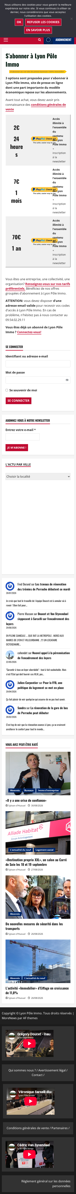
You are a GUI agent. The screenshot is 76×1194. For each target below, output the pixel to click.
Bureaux (29, 790)
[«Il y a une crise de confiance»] (38, 773)
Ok (19, 22)
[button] (6, 40)
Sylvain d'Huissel (16, 805)
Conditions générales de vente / (29, 1128)
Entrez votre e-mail (21, 430)
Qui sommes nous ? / (23, 1070)
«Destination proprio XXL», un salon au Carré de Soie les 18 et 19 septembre (36, 862)
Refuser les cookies (43, 22)
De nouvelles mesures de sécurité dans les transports (34, 926)
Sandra (22, 708)
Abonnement (63, 39)
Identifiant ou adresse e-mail (27, 356)
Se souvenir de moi (23, 390)
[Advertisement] (38, 527)
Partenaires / (60, 1128)
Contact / (38, 1075)
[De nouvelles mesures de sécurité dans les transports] (38, 897)
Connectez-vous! (29, 332)
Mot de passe (15, 372)
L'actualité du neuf (20, 849)
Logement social (44, 849)
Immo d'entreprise (48, 790)
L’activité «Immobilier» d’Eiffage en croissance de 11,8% (37, 990)
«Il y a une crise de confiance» (26, 800)
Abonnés (15, 790)
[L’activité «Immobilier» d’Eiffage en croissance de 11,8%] (38, 961)
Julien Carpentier (28, 682)
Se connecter (19, 401)
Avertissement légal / (53, 1070)
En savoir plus (38, 30)
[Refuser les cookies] (71, 19)
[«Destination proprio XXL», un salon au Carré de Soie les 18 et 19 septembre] (38, 833)
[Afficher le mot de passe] (67, 380)
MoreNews (9, 1018)
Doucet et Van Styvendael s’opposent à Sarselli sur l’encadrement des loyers (37, 619)
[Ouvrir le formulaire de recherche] (39, 39)
